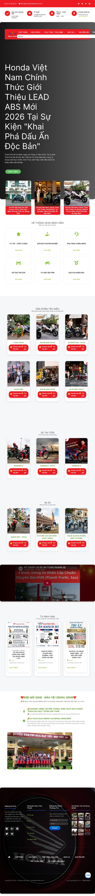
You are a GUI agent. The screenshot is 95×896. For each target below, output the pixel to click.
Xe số (29, 821)
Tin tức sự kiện (36, 861)
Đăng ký (55, 828)
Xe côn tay (30, 827)
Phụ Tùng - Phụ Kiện (53, 32)
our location (83, 16)
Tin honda (30, 833)
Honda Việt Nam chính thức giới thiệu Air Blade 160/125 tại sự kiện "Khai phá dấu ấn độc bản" (76, 210)
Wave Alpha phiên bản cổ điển (76, 537)
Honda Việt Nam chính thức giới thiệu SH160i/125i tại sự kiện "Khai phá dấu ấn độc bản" (47, 210)
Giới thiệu (23, 32)
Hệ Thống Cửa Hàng (56, 861)
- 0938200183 (85, 880)
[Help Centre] (82, 4)
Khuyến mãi (84, 32)
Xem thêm (18, 250)
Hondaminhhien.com (37, 880)
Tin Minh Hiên (31, 839)
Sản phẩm (35, 32)
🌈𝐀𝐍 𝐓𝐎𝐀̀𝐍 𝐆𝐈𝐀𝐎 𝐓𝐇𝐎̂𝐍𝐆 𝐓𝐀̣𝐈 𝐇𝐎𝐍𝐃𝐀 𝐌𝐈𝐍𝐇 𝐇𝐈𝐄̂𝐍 (49, 718)
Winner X (76, 466)
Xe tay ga (30, 815)
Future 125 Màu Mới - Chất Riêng (47, 537)
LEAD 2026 (19, 343)
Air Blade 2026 (47, 343)
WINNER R (18, 466)
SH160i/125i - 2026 (76, 343)
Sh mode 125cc (76, 389)
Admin (13, 660)
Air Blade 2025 (47, 389)
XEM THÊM (13, 172)
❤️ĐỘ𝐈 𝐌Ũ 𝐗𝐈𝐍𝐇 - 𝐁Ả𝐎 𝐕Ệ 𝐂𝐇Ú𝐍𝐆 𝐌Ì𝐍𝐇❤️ (48, 697)
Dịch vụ (70, 32)
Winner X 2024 (47, 466)
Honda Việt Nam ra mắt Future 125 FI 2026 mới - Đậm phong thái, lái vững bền (18, 210)
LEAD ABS (18, 389)
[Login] (86, 4)
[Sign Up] (89, 4)
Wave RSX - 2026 (19, 537)
